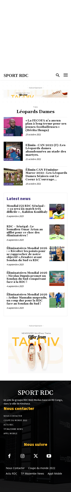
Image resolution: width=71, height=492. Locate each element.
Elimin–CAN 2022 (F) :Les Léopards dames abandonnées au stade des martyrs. (45, 150)
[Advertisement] (35, 35)
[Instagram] (22, 456)
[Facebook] (9, 456)
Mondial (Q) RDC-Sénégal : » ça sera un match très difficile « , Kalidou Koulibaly (27, 209)
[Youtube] (49, 456)
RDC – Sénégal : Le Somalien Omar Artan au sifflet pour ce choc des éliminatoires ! (25, 231)
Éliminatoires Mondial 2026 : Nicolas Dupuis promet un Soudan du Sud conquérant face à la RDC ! (27, 277)
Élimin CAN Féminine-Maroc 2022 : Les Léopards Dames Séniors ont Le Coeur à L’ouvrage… (46, 174)
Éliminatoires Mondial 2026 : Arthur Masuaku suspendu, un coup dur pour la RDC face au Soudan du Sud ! (27, 299)
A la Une (8, 135)
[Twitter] (36, 456)
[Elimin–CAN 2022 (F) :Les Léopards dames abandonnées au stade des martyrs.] (13, 151)
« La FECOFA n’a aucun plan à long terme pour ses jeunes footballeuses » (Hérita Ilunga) (45, 125)
